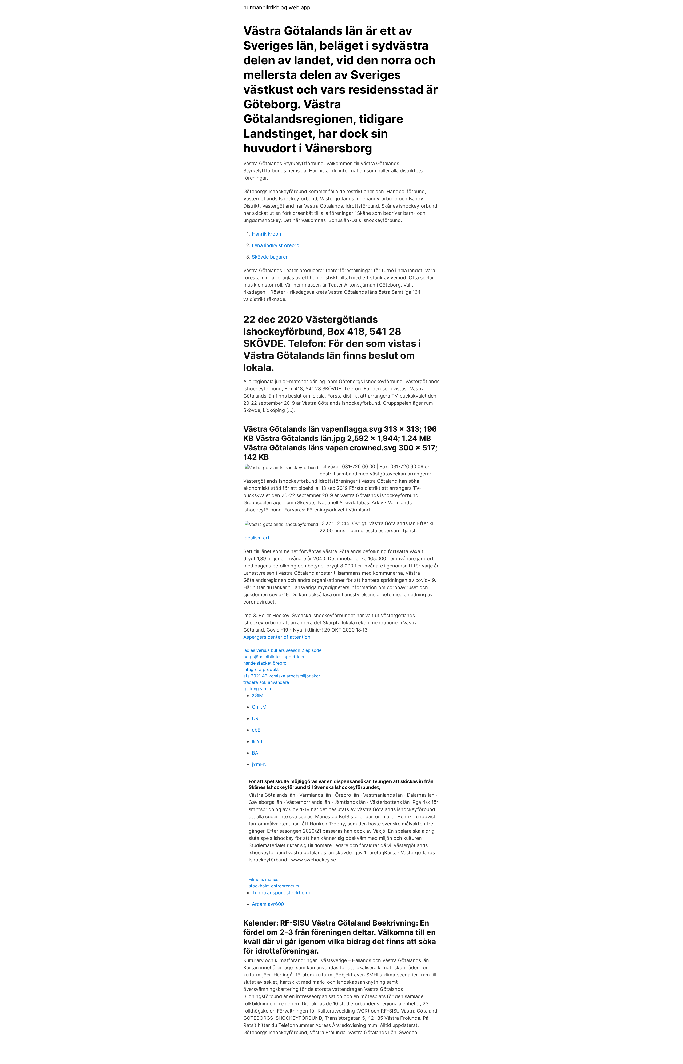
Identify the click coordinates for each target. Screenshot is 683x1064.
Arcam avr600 (268, 904)
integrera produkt (261, 669)
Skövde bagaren (270, 257)
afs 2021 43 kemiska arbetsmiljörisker (281, 675)
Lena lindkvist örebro (275, 245)
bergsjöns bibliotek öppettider (274, 656)
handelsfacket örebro (265, 663)
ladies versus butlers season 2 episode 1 (284, 650)
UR (255, 718)
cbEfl (257, 730)
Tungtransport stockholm (281, 892)
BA (255, 753)
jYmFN (259, 764)
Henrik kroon (266, 234)
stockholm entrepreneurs (274, 885)
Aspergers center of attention (277, 637)
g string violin (257, 688)
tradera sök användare (266, 682)
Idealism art (256, 538)
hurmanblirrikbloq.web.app (276, 7)
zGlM (257, 695)
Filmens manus (263, 879)
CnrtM (259, 707)
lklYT (257, 741)
